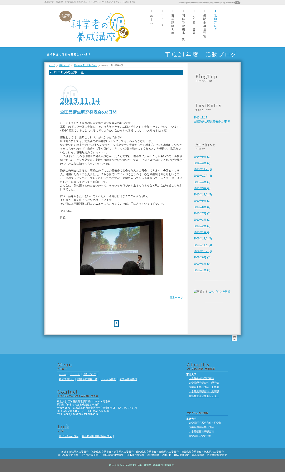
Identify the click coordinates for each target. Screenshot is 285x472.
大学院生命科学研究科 (201, 378)
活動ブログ (215, 26)
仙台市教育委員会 (91, 454)
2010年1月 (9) (202, 232)
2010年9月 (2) (202, 200)
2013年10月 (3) (203, 175)
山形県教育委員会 (146, 451)
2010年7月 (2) (202, 213)
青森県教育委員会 (169, 451)
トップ (52, 65)
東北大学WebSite (68, 436)
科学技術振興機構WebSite (97, 436)
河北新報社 (153, 454)
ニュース (162, 26)
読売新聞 (212, 454)
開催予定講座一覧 (183, 26)
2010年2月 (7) (202, 226)
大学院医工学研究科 (200, 435)
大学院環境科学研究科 (201, 427)
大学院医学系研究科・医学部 (205, 422)
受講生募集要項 (205, 26)
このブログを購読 (219, 291)
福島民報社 (198, 454)
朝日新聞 (108, 454)
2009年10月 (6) (203, 251)
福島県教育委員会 (101, 451)
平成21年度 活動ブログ (85, 65)
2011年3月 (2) (202, 188)
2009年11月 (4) (203, 245)
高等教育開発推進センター (204, 396)
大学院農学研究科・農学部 (204, 391)
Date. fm (166, 454)
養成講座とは (173, 26)
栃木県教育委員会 (214, 451)
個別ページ (176, 297)
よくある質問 (194, 26)
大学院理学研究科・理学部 (204, 382)
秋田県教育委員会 (191, 451)
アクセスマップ (127, 407)
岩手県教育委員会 (124, 451)
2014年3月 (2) (202, 163)
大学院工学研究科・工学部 (204, 387)
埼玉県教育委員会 (68, 454)
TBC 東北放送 (181, 454)
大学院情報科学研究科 (201, 431)
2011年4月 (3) (202, 182)
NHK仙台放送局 (135, 454)
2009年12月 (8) (203, 238)
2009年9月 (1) (202, 257)
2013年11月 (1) (203, 169)
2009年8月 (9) (202, 263)
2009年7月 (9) (202, 270)
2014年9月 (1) (202, 156)
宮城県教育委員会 (79, 451)
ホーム (151, 26)
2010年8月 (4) (202, 207)
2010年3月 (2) (202, 219)
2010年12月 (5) (203, 194)
